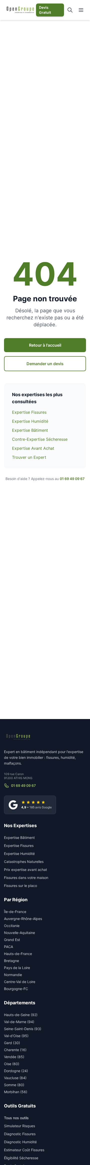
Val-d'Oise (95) (16, 1036)
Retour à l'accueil (45, 345)
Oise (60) (11, 1064)
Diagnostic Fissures (20, 1134)
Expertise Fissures (29, 412)
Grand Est (12, 940)
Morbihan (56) (15, 1092)
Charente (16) (15, 1050)
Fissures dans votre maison (26, 877)
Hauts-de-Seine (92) (21, 1015)
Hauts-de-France (18, 954)
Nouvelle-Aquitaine (19, 932)
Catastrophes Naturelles (24, 861)
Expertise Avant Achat (33, 448)
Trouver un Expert (29, 457)
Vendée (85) (14, 1057)
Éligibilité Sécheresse (21, 1158)
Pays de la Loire (17, 968)
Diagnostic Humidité (20, 1142)
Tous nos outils (16, 1118)
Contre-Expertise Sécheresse (40, 439)
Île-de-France (15, 911)
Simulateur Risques (19, 1126)
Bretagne (11, 961)
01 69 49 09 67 (72, 479)
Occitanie (12, 925)
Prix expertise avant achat (25, 869)
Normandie (13, 975)
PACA (8, 947)
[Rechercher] (70, 10)
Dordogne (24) (16, 1071)
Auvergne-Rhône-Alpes (23, 918)
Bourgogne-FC (16, 989)
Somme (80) (14, 1085)
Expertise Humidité (30, 421)
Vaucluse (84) (15, 1078)
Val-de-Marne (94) (19, 1022)
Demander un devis (45, 363)
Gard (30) (12, 1043)
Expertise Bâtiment (30, 430)
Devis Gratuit (45, 10)
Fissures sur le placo (20, 885)
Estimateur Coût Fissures (24, 1150)
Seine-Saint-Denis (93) (22, 1029)
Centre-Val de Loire (19, 982)
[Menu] (81, 10)
